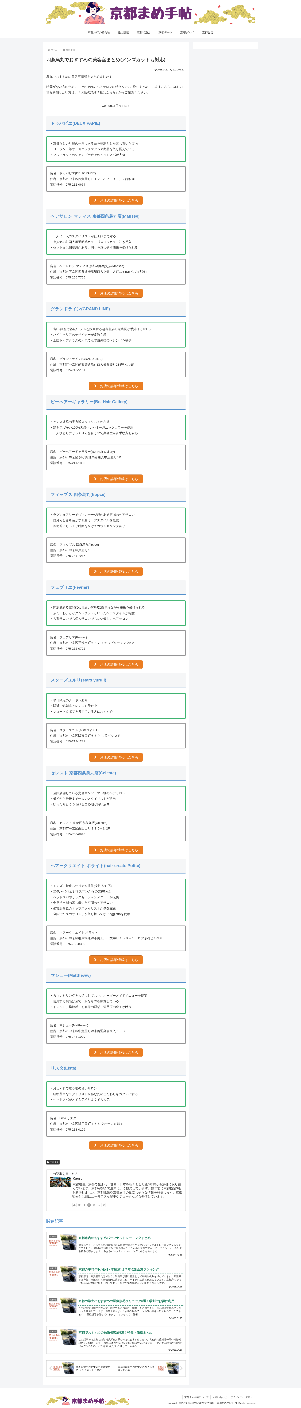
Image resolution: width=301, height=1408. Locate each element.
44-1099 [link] (79, 1036)
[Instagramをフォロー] (89, 1205)
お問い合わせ (219, 1397)
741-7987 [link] (78, 555)
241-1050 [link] (78, 463)
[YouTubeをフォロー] (94, 1205)
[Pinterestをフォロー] (104, 1205)
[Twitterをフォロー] (79, 1205)
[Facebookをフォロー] (84, 1205)
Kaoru (78, 1178)
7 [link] (78, 1036)
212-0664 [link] (78, 184)
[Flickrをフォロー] (99, 1205)
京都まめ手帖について (196, 1397)
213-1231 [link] (78, 741)
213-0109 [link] (78, 1129)
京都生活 (54, 1162)
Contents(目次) (112, 105)
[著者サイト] (74, 1205)
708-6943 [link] (78, 834)
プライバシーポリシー (243, 1397)
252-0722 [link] (78, 648)
